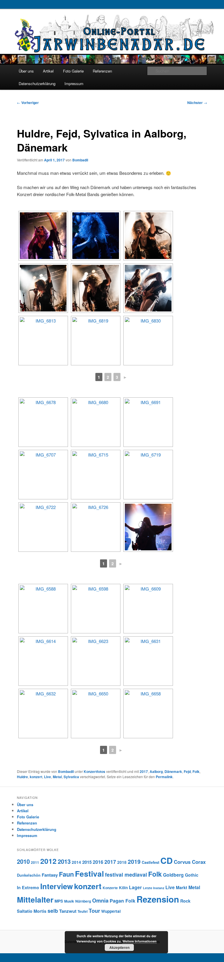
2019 (134, 861)
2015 (87, 862)
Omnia (100, 900)
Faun (66, 874)
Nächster (197, 102)
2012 (48, 861)
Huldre (22, 776)
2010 (23, 861)
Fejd (187, 771)
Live (47, 776)
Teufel (83, 911)
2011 (35, 862)
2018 (122, 862)
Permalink (164, 776)
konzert (36, 776)
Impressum (73, 83)
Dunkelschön (29, 875)
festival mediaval (126, 874)
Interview (56, 886)
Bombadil (80, 160)
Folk (196, 771)
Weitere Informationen (140, 941)
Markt (181, 887)
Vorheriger (28, 102)
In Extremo (28, 887)
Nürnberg (83, 901)
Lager (135, 887)
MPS (59, 901)
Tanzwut (67, 911)
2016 (98, 862)
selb (53, 910)
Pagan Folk (122, 900)
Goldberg (173, 874)
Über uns (26, 71)
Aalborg (156, 771)
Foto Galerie (73, 71)
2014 (76, 862)
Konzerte (110, 887)
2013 (64, 861)
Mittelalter (35, 899)
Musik (69, 901)
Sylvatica (71, 776)
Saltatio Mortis (31, 911)
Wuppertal (111, 911)
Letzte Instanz (153, 888)
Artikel (48, 71)
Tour (94, 911)
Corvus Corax (190, 861)
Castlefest (150, 862)
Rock (185, 901)
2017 (144, 771)
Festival (89, 873)
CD (166, 860)
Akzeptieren (119, 947)
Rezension (157, 899)
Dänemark (173, 771)
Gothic (191, 875)
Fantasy (50, 875)
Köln (123, 887)
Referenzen (102, 71)
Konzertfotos (94, 771)
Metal (57, 776)
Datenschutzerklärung (37, 83)
